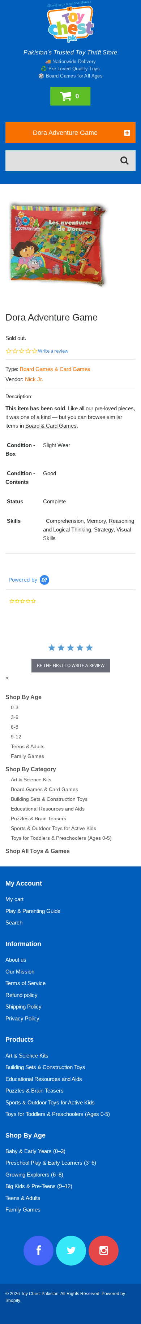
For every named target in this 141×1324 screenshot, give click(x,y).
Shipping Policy (23, 1006)
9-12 (16, 737)
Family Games (27, 756)
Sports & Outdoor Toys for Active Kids (53, 828)
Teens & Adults (27, 746)
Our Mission (19, 971)
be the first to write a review (70, 665)
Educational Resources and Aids (48, 809)
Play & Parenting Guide (32, 911)
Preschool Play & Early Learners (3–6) (50, 1163)
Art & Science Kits (31, 779)
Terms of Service (25, 983)
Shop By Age (23, 697)
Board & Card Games (51, 426)
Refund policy (21, 995)
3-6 (14, 717)
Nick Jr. (34, 379)
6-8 (14, 727)
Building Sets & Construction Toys (49, 799)
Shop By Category (30, 769)
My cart (14, 899)
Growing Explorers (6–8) (34, 1174)
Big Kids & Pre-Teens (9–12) (38, 1186)
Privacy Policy (22, 1018)
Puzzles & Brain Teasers (38, 818)
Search (13, 922)
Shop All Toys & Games (37, 851)
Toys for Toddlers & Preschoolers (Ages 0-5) (61, 838)
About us (15, 960)
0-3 (14, 707)
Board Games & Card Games (55, 369)
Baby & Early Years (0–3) (35, 1151)
